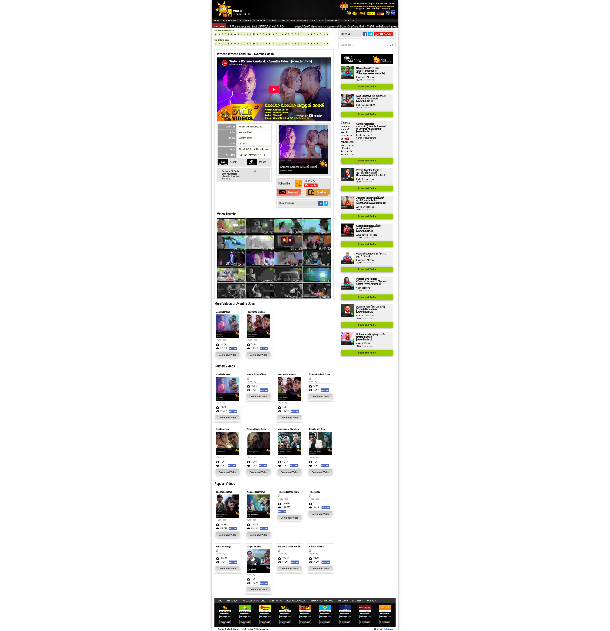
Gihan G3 (242, 143)
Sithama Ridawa (316, 546)
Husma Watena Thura (256, 374)
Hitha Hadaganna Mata (288, 492)
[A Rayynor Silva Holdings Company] (368, 8)
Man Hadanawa (223, 311)
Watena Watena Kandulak (250, 126)
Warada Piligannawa (256, 492)
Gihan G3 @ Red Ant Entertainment (254, 149)
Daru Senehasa (222, 429)
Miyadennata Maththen (288, 429)
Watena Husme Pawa (256, 429)
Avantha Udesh (245, 132)
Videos (272, 20)
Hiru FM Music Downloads (295, 20)
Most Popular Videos (295, 601)
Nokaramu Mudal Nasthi (289, 546)
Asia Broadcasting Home (252, 20)
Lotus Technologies (386, 629)
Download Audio (367, 87)
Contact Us (348, 20)
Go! (391, 44)
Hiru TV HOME (229, 20)
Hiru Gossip (317, 20)
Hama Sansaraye (223, 546)
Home (216, 20)
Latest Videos (275, 601)
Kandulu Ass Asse (317, 429)
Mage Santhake (254, 546)
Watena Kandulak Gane (319, 374)
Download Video (228, 354)
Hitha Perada (314, 492)
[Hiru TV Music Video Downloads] (233, 8)
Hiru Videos (333, 20)
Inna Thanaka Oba (224, 492)
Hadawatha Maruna (256, 311)
